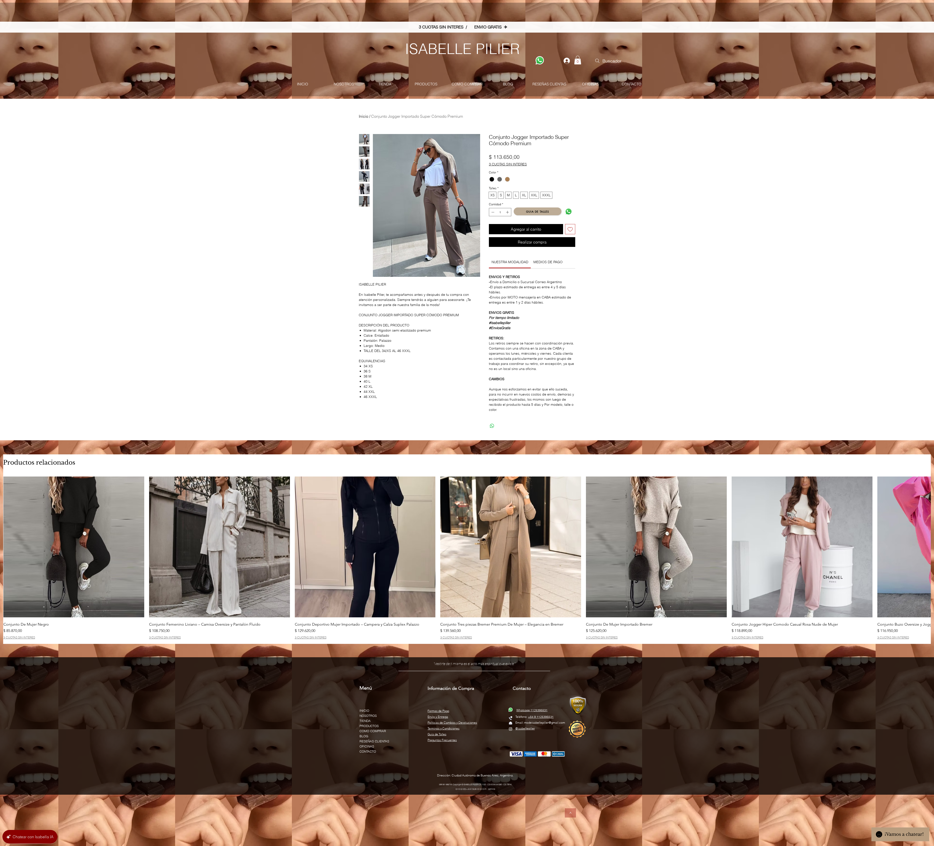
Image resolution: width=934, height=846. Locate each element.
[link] (510, 259)
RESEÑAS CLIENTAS (374, 738)
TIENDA (365, 718)
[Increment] (508, 212)
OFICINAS (366, 743)
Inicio (363, 116)
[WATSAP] (539, 60)
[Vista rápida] (73, 544)
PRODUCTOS (369, 723)
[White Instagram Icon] (510, 726)
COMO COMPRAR (372, 728)
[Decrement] (492, 212)
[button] (577, 60)
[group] (467, 555)
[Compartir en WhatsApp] (492, 423)
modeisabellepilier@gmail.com (544, 719)
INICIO (364, 708)
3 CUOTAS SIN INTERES (508, 164)
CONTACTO (367, 748)
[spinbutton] (500, 212)
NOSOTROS (368, 713)
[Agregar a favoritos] (570, 229)
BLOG (363, 733)
